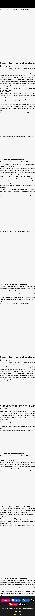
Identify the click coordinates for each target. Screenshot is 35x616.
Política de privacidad (27, 608)
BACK (2, 301)
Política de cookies (14, 608)
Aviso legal (5, 608)
